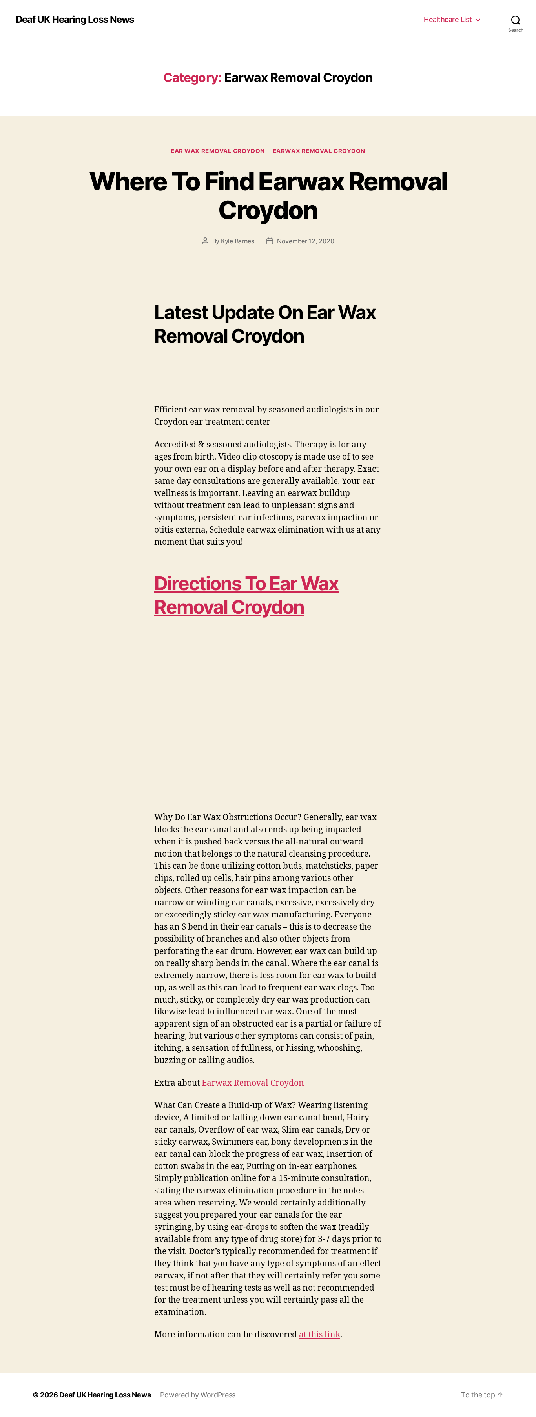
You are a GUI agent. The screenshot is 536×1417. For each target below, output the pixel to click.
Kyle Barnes (238, 241)
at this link (319, 1334)
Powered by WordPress (197, 1395)
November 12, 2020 (305, 241)
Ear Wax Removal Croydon (218, 151)
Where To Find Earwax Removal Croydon (268, 195)
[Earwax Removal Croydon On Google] (268, 716)
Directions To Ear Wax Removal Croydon (246, 595)
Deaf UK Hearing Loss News (75, 19)
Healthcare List (448, 19)
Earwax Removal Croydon (319, 151)
